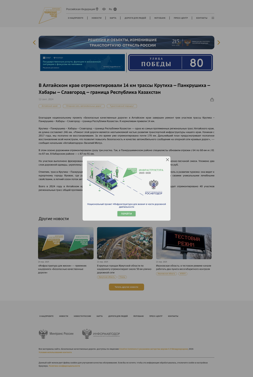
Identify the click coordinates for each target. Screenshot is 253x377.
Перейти (126, 213)
